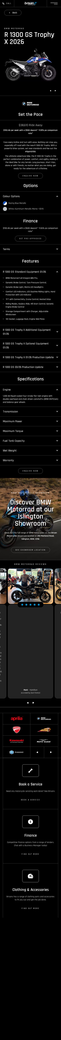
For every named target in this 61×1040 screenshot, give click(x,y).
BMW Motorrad (36, 714)
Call (8, 3)
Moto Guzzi (34, 737)
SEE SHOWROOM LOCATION (30, 550)
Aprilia (5, 714)
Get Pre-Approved (30, 238)
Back (14, 12)
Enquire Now (30, 176)
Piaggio (6, 748)
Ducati (5, 725)
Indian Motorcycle (37, 725)
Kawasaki (6, 737)
